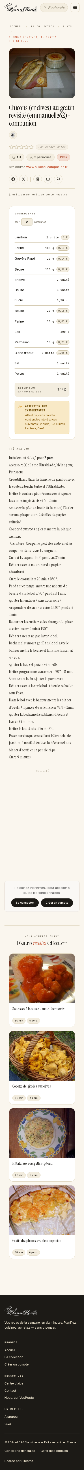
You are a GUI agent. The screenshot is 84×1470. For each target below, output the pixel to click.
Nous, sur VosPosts (19, 1398)
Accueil (16, 26)
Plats (67, 26)
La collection (42, 26)
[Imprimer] (37, 179)
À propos (11, 1417)
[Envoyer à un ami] (48, 179)
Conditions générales (19, 1451)
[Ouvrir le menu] (75, 7)
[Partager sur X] (23, 179)
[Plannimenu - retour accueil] (20, 1311)
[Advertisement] (42, 816)
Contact (10, 1391)
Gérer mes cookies (54, 1451)
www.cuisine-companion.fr (47, 167)
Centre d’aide (13, 1383)
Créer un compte (16, 1364)
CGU (7, 1424)
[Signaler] (58, 179)
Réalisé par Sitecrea (18, 1461)
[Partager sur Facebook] (13, 179)
